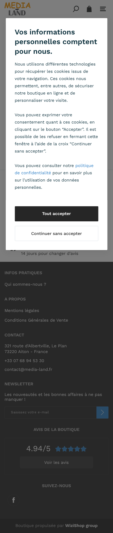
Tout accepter (56, 213)
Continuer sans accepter (56, 233)
